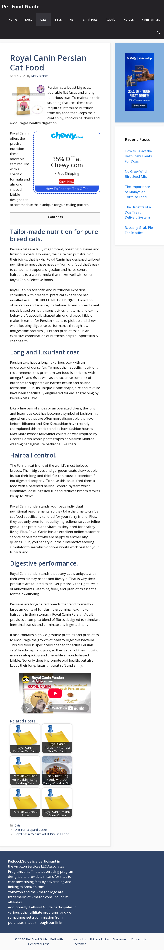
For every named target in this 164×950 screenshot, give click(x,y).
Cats (43, 19)
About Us (79, 939)
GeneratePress (38, 944)
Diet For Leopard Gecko (31, 830)
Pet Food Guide (21, 6)
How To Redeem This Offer (67, 188)
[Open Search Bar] (158, 32)
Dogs (28, 19)
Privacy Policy (99, 939)
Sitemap (80, 944)
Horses (128, 19)
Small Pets (90, 19)
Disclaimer (120, 939)
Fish (72, 19)
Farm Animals (151, 19)
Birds (58, 19)
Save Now (66, 181)
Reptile (110, 19)
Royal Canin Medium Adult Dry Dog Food (42, 834)
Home (12, 19)
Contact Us (138, 939)
